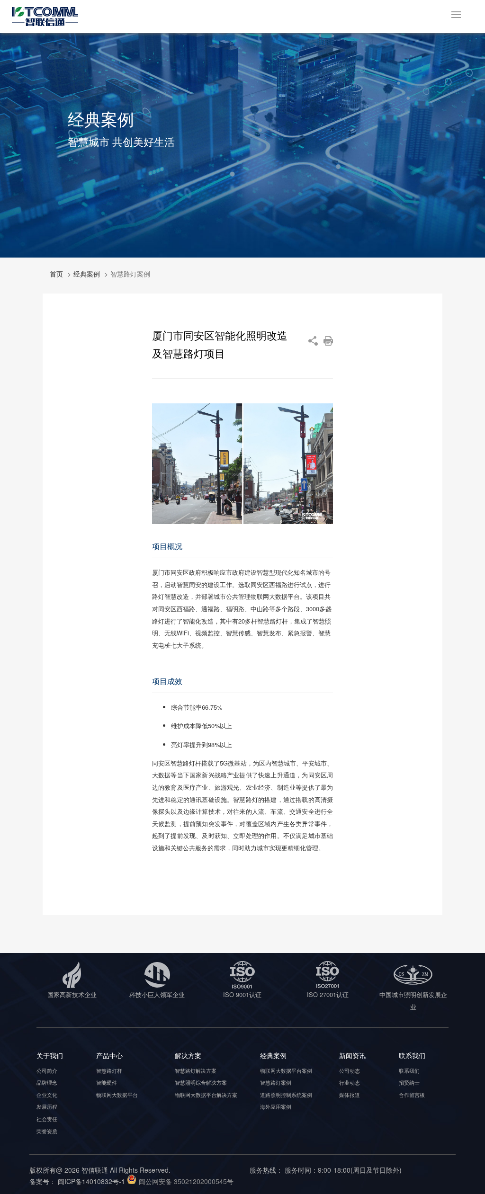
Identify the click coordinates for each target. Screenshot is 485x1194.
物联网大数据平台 (117, 1094)
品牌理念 (46, 1082)
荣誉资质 (46, 1131)
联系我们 (409, 1070)
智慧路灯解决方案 (195, 1070)
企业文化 (46, 1094)
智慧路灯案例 (275, 1082)
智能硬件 (106, 1082)
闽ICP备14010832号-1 (91, 1181)
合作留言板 (412, 1094)
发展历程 (46, 1106)
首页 (56, 273)
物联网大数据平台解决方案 (206, 1094)
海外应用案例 (275, 1106)
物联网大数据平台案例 (286, 1070)
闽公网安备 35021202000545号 (186, 1181)
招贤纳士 (409, 1082)
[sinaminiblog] (313, 341)
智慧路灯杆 (109, 1070)
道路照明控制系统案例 (286, 1094)
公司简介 (46, 1070)
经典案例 (86, 273)
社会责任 (46, 1119)
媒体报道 (349, 1094)
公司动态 (349, 1070)
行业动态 (349, 1082)
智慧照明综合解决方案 (201, 1082)
